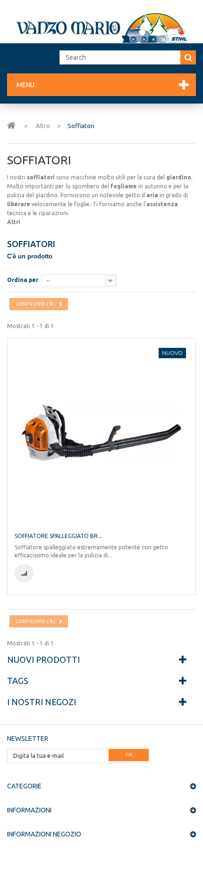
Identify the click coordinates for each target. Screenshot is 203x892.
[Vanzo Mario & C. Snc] (101, 27)
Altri (13, 222)
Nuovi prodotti (43, 659)
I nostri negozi (41, 702)
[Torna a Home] (11, 125)
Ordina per (22, 280)
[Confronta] (24, 573)
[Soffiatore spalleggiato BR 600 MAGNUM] (101, 432)
